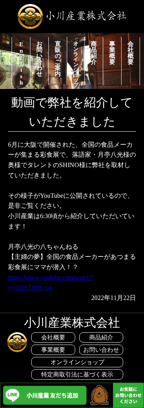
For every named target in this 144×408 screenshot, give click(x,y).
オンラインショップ (75, 63)
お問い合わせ (39, 59)
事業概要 (112, 53)
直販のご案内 (58, 59)
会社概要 (131, 53)
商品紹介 (94, 53)
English (21, 63)
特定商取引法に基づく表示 (77, 374)
